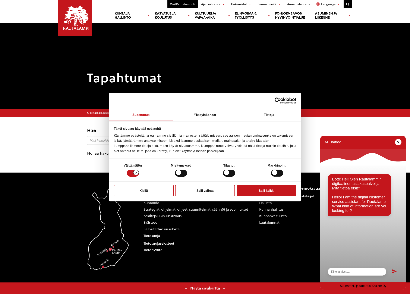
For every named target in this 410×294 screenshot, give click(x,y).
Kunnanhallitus (271, 209)
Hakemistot (239, 4)
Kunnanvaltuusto (273, 216)
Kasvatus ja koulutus (165, 15)
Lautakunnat (269, 222)
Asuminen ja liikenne (326, 15)
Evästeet (150, 222)
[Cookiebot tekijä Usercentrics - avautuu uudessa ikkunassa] (277, 101)
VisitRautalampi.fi (182, 4)
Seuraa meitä (267, 4)
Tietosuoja (152, 236)
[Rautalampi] (75, 18)
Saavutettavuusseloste (162, 229)
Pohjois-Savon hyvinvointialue (290, 15)
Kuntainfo (151, 203)
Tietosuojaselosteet (159, 243)
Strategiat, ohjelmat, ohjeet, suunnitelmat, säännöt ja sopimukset (196, 209)
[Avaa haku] (348, 4)
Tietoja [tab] (269, 114)
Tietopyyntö (153, 250)
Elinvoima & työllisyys (246, 15)
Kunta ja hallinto (123, 15)
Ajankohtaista (210, 4)
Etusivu (106, 112)
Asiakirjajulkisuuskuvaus (163, 216)
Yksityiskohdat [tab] (205, 114)
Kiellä (143, 190)
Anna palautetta (298, 4)
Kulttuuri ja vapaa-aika (205, 15)
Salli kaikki (266, 190)
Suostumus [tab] (141, 114)
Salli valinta (205, 190)
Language (328, 4)
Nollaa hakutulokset (105, 153)
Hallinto (265, 203)
